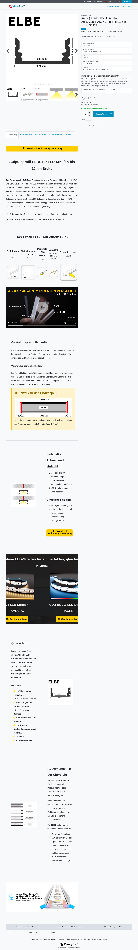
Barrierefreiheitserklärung (93, 939)
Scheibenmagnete (113, 6)
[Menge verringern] (89, 115)
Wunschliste (87, 120)
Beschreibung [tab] (12, 134)
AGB (105, 939)
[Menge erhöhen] (89, 112)
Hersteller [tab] (69, 134)
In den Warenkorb (102, 114)
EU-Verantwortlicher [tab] (55, 134)
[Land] (106, 1)
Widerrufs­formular (49, 939)
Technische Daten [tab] (26, 134)
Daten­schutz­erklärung (74, 939)
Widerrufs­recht (36, 939)
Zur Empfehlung (18, 619)
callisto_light (126, 6)
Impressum (61, 939)
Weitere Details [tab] (40, 134)
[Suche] (115, 1)
